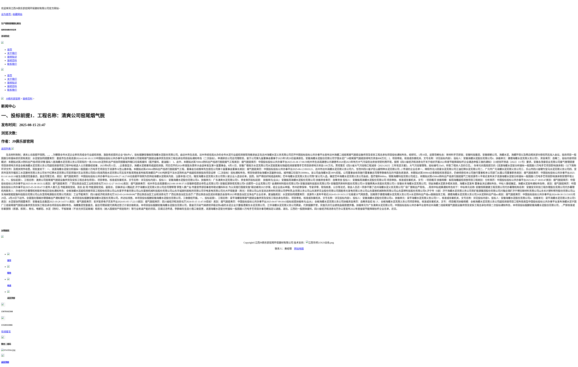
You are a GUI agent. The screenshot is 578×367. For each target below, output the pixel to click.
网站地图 (299, 248)
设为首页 (6, 14)
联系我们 (12, 64)
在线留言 (6, 331)
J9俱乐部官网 (13, 98)
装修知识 (12, 57)
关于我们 (12, 53)
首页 (9, 49)
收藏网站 (17, 14)
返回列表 (6, 148)
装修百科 (12, 60)
